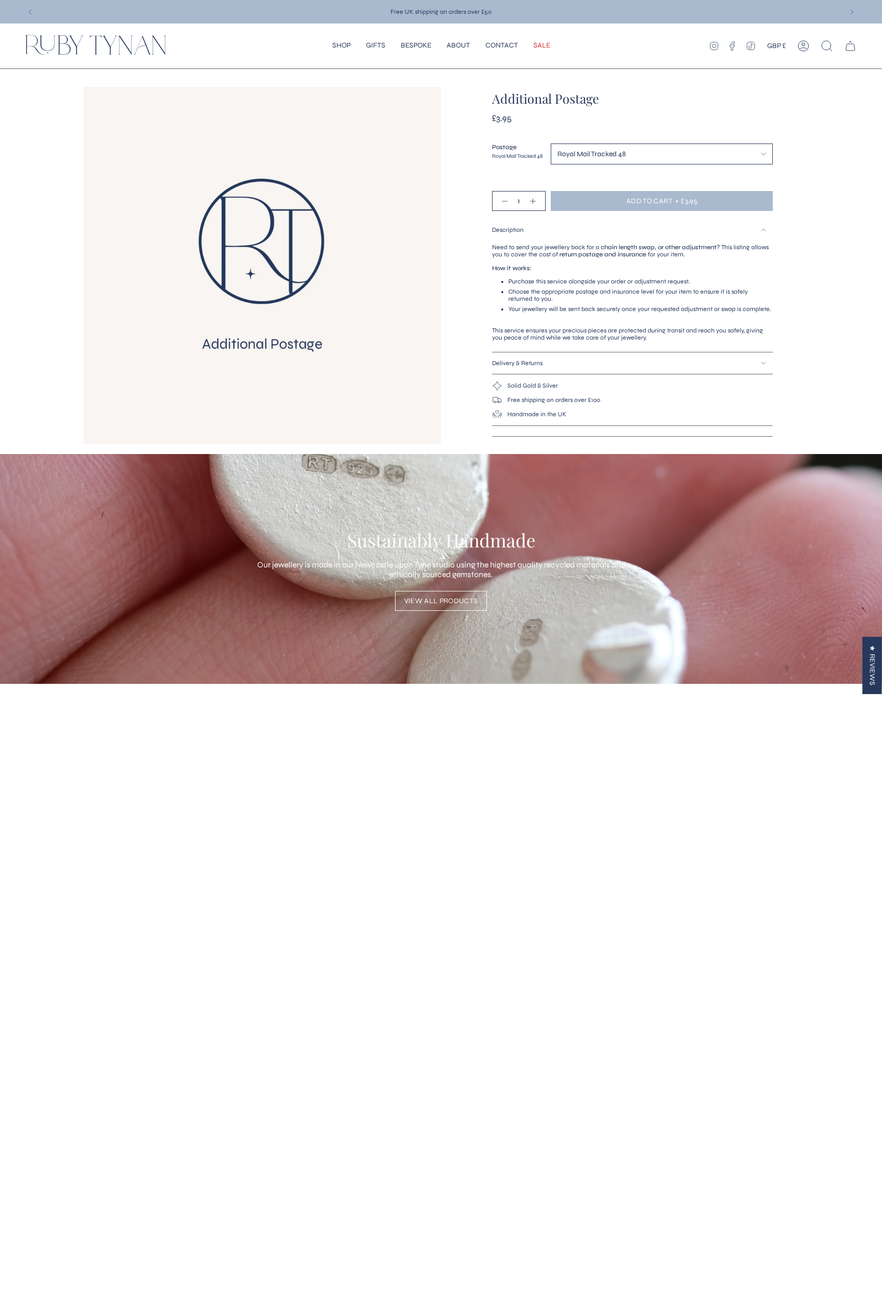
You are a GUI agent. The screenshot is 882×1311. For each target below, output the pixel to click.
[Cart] (850, 46)
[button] (341, 46)
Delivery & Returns (517, 363)
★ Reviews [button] (872, 665)
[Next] (851, 11)
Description (508, 229)
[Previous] (30, 11)
